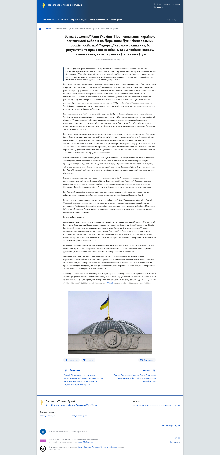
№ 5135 (110, 283)
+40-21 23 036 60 (140, 406)
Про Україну (48, 20)
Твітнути (90, 360)
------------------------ (156, 406)
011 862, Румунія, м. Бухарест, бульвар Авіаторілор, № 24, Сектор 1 (72, 405)
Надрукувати (148, 360)
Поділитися (73, 360)
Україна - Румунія (79, 20)
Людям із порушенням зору (168, 4)
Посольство (62, 20)
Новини (48, 29)
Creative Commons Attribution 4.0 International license (97, 447)
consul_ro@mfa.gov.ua (48, 416)
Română (160, 7)
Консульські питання (99, 20)
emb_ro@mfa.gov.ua (80, 416)
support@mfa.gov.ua (85, 442)
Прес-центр (116, 20)
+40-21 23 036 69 (172, 406)
